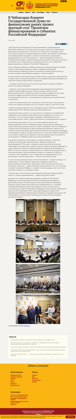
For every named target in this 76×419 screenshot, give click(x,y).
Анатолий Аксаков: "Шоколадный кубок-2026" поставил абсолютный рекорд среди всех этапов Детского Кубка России (37, 350)
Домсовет (13, 404)
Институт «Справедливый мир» (19, 395)
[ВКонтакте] (56, 44)
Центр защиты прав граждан (19, 396)
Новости (27, 12)
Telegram (13, 378)
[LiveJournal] (65, 44)
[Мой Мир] (60, 44)
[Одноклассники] (58, 44)
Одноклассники (15, 385)
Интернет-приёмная (16, 376)
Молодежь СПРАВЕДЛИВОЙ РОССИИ (18, 399)
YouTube (34, 382)
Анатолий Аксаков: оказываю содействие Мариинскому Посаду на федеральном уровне (37, 347)
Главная (21, 12)
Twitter (13, 382)
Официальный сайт (16, 375)
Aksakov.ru (27, 325)
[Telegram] (67, 44)
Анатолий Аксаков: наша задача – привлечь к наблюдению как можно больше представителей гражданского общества (34, 343)
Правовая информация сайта (37, 417)
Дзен (12, 380)
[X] (63, 44)
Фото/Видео (40, 12)
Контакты (54, 12)
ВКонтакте (14, 383)
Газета (48, 12)
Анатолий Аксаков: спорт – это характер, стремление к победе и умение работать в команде (36, 354)
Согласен (70, 416)
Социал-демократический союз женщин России (19, 402)
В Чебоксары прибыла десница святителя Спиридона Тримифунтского (32, 340)
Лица (33, 12)
